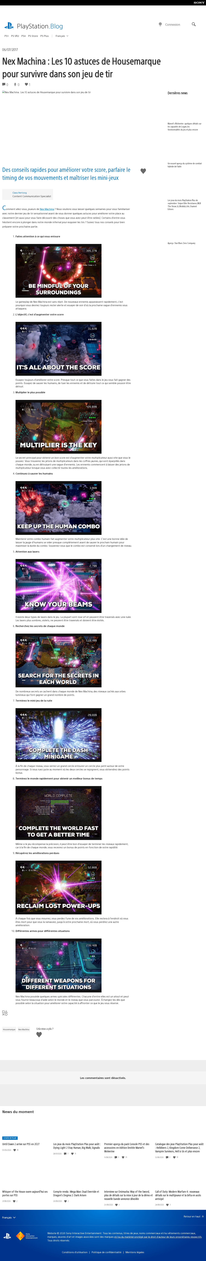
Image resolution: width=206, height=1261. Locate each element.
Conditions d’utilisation (74, 1252)
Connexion (172, 24)
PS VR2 (15, 35)
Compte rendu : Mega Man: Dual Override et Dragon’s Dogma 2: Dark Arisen (76, 1193)
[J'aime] (14, 1150)
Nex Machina (47, 209)
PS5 (7, 35)
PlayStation (40, 26)
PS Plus (44, 35)
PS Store (33, 35)
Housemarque (9, 1029)
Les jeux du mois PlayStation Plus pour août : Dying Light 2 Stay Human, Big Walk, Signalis (76, 1145)
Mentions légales (134, 1252)
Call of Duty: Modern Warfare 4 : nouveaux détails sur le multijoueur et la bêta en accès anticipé (178, 1195)
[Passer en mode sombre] (160, 24)
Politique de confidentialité (106, 1252)
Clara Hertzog (20, 192)
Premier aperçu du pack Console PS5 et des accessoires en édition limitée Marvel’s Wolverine (126, 1147)
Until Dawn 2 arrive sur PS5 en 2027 (21, 1144)
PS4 (23, 35)
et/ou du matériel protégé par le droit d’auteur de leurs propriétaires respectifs (158, 1236)
